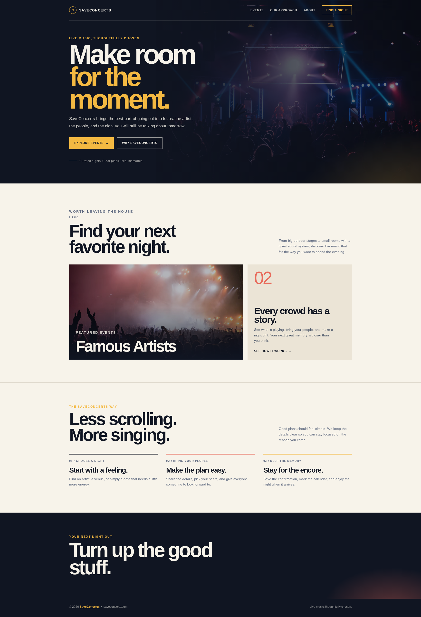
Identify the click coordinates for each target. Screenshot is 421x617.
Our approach (283, 10)
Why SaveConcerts (139, 143)
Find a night (337, 10)
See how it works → (273, 351)
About (309, 10)
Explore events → (91, 143)
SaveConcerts (90, 606)
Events (256, 10)
